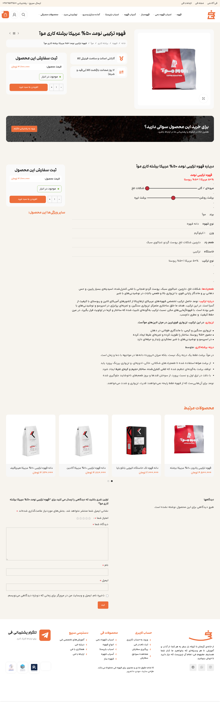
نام (105, 565)
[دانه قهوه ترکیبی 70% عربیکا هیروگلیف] (30, 439)
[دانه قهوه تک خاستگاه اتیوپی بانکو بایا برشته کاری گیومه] (136, 439)
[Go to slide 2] (108, 481)
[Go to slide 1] (112, 481)
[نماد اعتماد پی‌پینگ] (34, 668)
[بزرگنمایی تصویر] (203, 98)
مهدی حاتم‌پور (134, 671)
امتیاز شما (101, 518)
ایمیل (104, 580)
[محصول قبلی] (18, 33)
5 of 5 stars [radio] (77, 518)
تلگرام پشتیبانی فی (22, 632)
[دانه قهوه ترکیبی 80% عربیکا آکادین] (83, 439)
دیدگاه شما (100, 524)
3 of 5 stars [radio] (83, 518)
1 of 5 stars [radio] (89, 518)
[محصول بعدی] (10, 33)
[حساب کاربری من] (14, 14)
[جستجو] (23, 14)
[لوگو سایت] (211, 15)
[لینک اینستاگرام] (210, 667)
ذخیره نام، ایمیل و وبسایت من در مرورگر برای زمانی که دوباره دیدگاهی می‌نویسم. (56, 595)
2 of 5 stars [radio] (86, 518)
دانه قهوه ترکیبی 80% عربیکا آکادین (86, 468)
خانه (123, 43)
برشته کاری (103, 43)
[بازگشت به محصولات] (14, 33)
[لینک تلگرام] (193, 667)
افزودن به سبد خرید (28, 87)
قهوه (114, 43)
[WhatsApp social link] (201, 667)
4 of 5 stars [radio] (80, 518)
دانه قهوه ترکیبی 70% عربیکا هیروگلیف (31, 468)
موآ (92, 43)
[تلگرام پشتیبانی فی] (45, 635)
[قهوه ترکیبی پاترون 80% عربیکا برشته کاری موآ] (189, 439)
